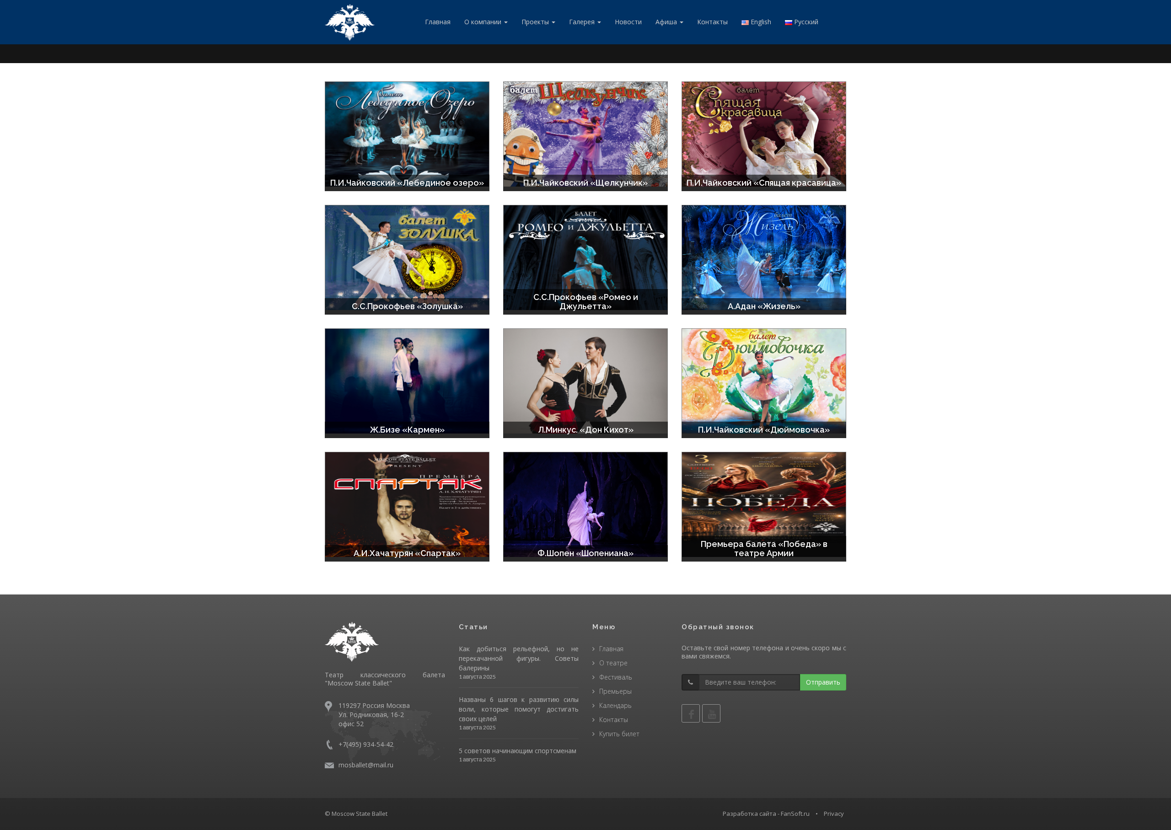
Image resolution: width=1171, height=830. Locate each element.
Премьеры (615, 691)
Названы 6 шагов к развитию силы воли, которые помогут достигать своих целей (519, 709)
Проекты (536, 21)
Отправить (823, 682)
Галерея (582, 21)
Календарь (615, 705)
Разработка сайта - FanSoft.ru (766, 813)
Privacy (834, 813)
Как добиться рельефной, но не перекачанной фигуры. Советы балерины (519, 658)
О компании (483, 21)
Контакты (712, 21)
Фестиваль (615, 677)
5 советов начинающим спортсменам (517, 750)
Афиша (667, 21)
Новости (628, 21)
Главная (438, 21)
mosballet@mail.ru (365, 764)
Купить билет (619, 733)
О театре (613, 663)
